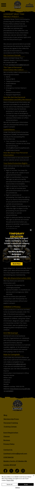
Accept (26, 484)
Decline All (9, 484)
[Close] (33, 477)
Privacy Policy (10, 480)
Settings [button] (17, 487)
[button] (31, 230)
